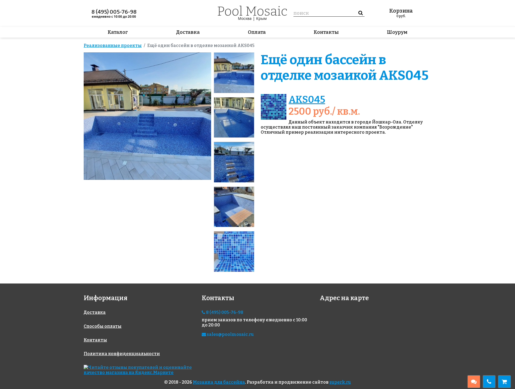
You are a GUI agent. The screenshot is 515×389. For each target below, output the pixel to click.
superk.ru (340, 382)
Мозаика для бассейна (219, 382)
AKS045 (307, 100)
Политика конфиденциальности (122, 353)
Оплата (257, 32)
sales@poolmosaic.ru (230, 334)
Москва (245, 18)
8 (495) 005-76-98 (114, 12)
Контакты (326, 32)
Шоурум (397, 32)
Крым (261, 18)
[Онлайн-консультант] (474, 382)
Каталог (118, 32)
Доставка (188, 32)
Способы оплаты (103, 326)
